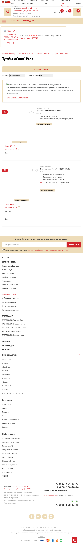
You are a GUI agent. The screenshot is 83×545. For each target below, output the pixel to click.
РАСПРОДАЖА (7, 316)
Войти (78, 3)
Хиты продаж (8, 346)
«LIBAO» (5, 389)
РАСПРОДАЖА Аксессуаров (12, 331)
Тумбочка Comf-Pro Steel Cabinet (48, 110)
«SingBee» (6, 374)
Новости (5, 408)
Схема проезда (10, 503)
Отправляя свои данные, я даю (36, 250)
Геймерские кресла (9, 306)
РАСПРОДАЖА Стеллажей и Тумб (14, 327)
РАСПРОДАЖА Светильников (13, 335)
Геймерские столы (9, 302)
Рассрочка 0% (7, 446)
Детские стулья (7, 270)
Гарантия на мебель (9, 453)
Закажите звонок (50, 496)
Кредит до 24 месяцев (10, 442)
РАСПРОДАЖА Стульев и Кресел (14, 324)
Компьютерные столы (10, 310)
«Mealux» (5, 363)
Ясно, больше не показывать (17, 97)
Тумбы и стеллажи (9, 277)
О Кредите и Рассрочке (11, 438)
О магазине (6, 404)
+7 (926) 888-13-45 (67, 505)
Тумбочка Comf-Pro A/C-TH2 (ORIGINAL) (55, 169)
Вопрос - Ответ (42, 3)
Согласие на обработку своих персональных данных (48, 250)
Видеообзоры (7, 457)
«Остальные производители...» (13, 393)
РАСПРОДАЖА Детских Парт (12, 320)
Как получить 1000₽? (29, 38)
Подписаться (74, 245)
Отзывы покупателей (10, 465)
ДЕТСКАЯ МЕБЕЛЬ (9, 262)
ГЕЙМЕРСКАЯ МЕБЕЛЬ (10, 298)
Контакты (14, 6)
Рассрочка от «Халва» (10, 450)
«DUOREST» (6, 385)
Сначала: (5, 75)
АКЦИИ (5, 476)
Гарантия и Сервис (26, 3)
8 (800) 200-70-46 (68, 487)
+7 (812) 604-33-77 (67, 483)
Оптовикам (6, 416)
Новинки (6, 342)
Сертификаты (7, 472)
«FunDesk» (6, 378)
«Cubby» (5, 382)
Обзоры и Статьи (8, 461)
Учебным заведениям (10, 419)
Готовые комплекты (9, 288)
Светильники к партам (10, 285)
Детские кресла (8, 273)
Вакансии (5, 412)
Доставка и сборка (9, 423)
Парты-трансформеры (10, 266)
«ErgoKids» (6, 359)
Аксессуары (6, 281)
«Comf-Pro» (6, 367)
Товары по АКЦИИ (9, 294)
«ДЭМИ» (5, 371)
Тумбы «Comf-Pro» (42, 108)
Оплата (13, 3)
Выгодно (6, 349)
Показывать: (34, 75)
